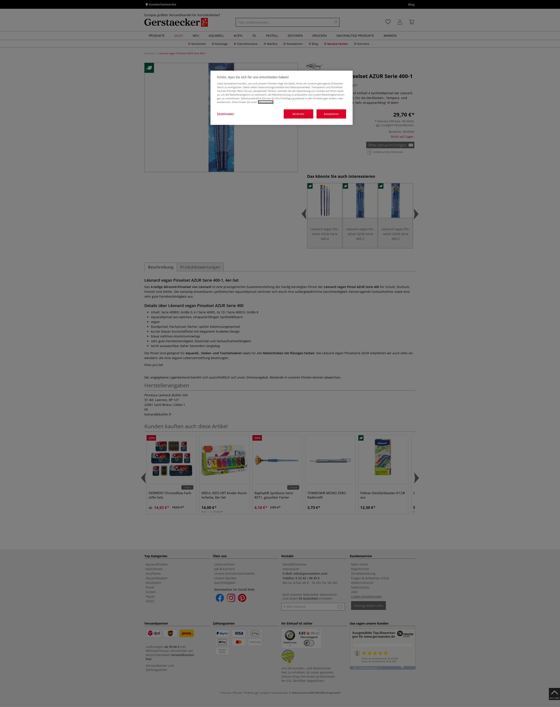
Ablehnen (298, 113)
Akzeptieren (331, 113)
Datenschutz (265, 102)
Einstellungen (225, 113)
